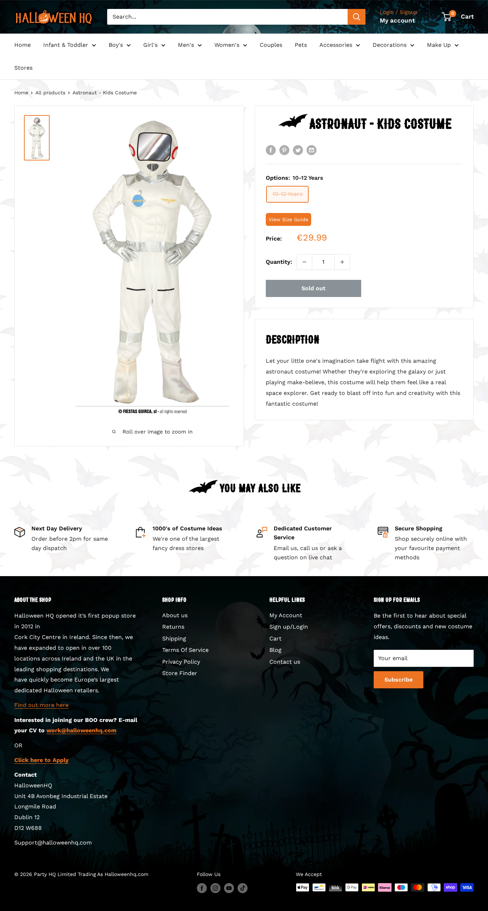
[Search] (356, 17)
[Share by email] (312, 149)
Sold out (313, 288)
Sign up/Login (288, 626)
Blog (275, 650)
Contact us (284, 661)
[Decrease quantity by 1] (304, 261)
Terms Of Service (185, 650)
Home (22, 44)
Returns (173, 626)
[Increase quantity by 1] (342, 261)
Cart (275, 638)
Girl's (150, 44)
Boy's (116, 44)
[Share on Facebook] (271, 149)
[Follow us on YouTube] (229, 888)
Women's (226, 44)
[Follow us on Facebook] (202, 888)
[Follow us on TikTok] (243, 888)
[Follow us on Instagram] (215, 888)
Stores (23, 67)
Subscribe (398, 679)
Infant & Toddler (65, 44)
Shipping (174, 638)
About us (175, 615)
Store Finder (179, 673)
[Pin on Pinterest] (284, 149)
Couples (271, 44)
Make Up (439, 44)
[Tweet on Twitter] (298, 149)
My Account (285, 615)
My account (397, 20)
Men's (186, 44)
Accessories (335, 44)
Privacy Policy (181, 661)
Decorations (390, 44)
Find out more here (41, 705)
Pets (301, 44)
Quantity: (279, 261)
